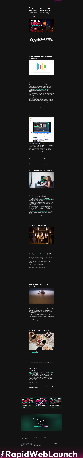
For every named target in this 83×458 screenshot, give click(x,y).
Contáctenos (55, 444)
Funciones (35, 438)
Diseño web (45, 437)
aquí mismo (46, 386)
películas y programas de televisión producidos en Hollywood (42, 211)
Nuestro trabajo (43, 1)
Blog (54, 437)
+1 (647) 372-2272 (23, 440)
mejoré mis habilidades (38, 253)
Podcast (54, 438)
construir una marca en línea (46, 199)
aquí (49, 47)
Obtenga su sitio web (37, 426)
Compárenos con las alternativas (37, 445)
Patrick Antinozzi (23, 444)
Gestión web (45, 438)
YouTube (42, 269)
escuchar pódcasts (34, 352)
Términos (22, 445)
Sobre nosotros (35, 437)
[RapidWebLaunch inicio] (25, 1)
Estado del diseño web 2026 (56, 442)
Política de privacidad (30, 444)
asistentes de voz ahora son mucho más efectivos (43, 89)
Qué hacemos (37, 1)
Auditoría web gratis (45, 426)
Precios (47, 1)
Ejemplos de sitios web (36, 444)
